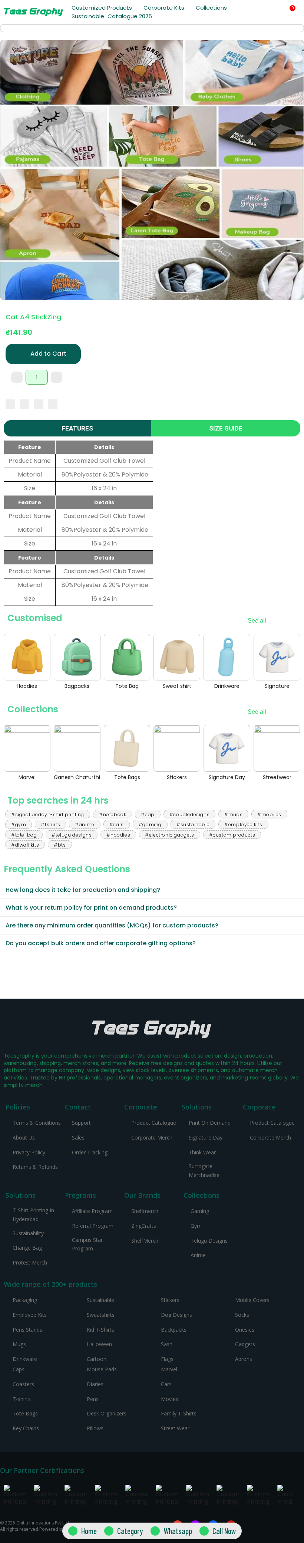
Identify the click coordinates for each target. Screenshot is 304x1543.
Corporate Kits (163, 7)
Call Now (224, 1531)
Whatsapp (177, 1531)
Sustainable (88, 16)
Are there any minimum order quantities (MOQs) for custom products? (112, 925)
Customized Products (102, 7)
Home (89, 1531)
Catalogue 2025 (130, 16)
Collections (211, 7)
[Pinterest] (38, 404)
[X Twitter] (24, 404)
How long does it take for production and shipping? (83, 890)
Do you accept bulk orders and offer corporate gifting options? (101, 943)
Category (130, 1531)
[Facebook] (10, 404)
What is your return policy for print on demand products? (91, 907)
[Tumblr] (52, 404)
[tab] (152, 890)
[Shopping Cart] (289, 12)
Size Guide (225, 428)
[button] (272, 12)
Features (77, 428)
